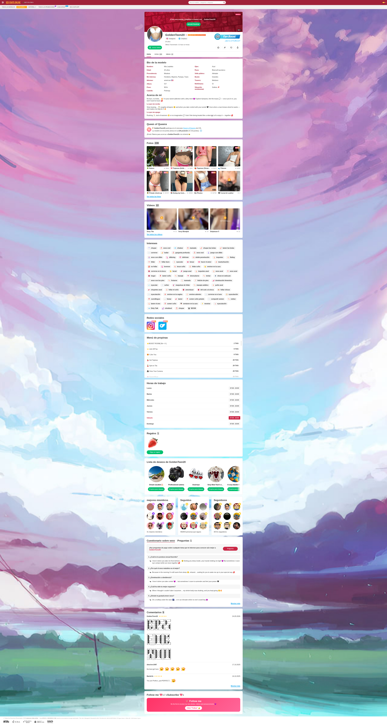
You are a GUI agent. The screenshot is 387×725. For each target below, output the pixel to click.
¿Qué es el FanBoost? (232, 41)
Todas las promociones (46, 7)
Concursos (61, 7)
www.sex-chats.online (32, 718)
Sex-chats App (74, 7)
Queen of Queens (189, 128)
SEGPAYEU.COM (51, 718)
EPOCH (44, 718)
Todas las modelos (8, 7)
